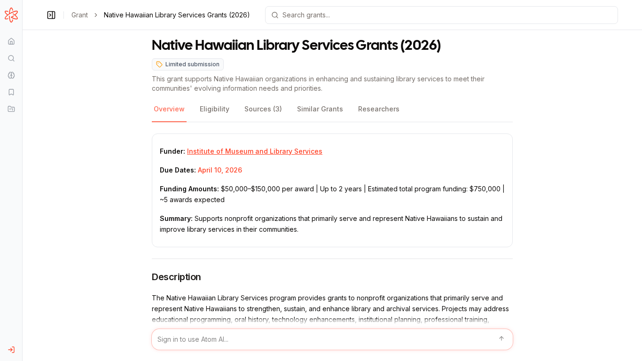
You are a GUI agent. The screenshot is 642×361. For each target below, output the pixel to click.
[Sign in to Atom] (11, 349)
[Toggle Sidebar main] (22, 180)
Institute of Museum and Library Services (254, 151)
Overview (169, 109)
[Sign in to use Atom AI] (332, 339)
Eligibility (214, 109)
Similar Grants (320, 109)
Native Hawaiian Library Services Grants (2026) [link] (177, 15)
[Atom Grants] (11, 15)
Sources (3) (263, 109)
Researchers (378, 109)
